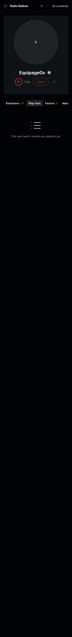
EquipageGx (32, 72)
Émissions (15, 103)
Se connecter (60, 6)
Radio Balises (19, 6)
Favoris (51, 103)
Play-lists (35, 103)
